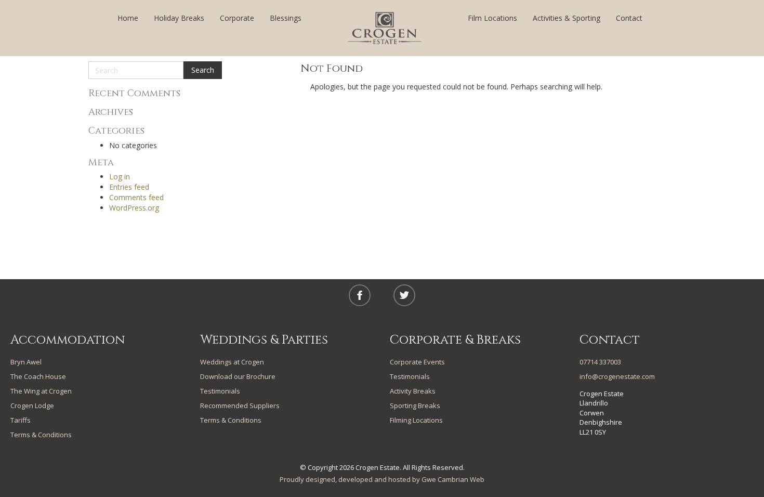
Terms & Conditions (41, 434)
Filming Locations (416, 420)
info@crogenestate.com (617, 376)
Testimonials (220, 391)
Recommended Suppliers (240, 405)
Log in (119, 176)
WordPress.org (134, 208)
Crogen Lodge (32, 405)
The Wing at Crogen (41, 391)
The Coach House (38, 376)
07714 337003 (600, 362)
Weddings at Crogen (232, 362)
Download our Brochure (237, 376)
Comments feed (136, 197)
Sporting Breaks (415, 405)
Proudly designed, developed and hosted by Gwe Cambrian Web (382, 479)
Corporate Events (417, 362)
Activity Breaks (413, 391)
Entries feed (129, 187)
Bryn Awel (26, 362)
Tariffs (20, 420)
